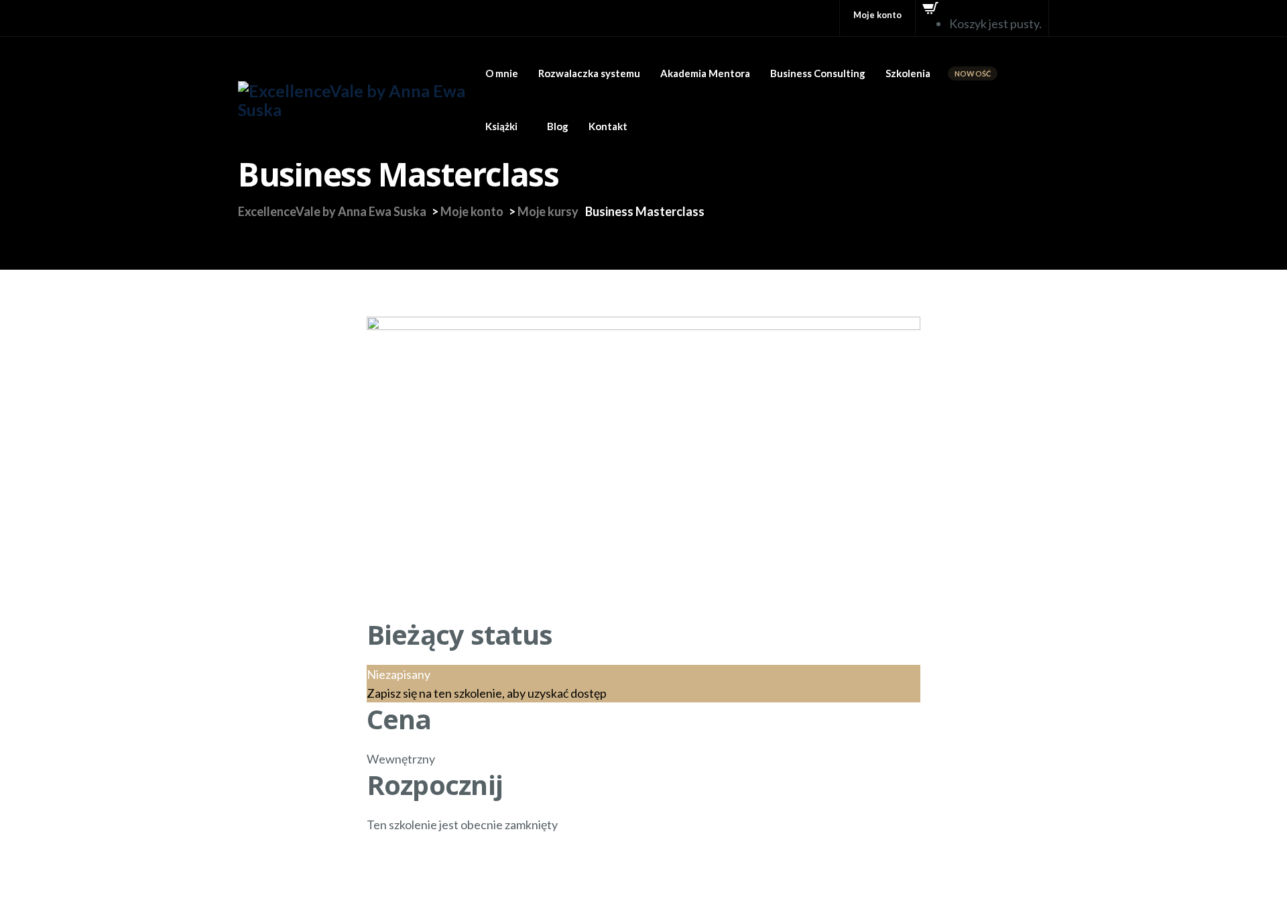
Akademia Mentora (705, 73)
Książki (501, 126)
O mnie (501, 73)
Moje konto (877, 14)
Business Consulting (817, 73)
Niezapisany (398, 674)
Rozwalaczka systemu (589, 73)
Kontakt (608, 126)
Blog (557, 126)
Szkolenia (938, 73)
